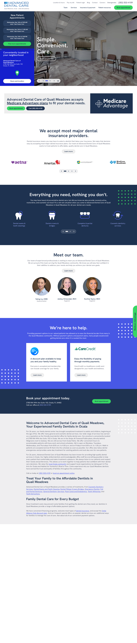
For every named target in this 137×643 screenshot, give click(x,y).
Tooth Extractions (33, 494)
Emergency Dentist (92, 489)
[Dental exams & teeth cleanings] (19, 215)
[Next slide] (54, 80)
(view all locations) (23, 8)
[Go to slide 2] (46, 80)
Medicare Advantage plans (27, 103)
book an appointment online (63, 473)
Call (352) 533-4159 (35, 108)
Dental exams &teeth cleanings (19, 224)
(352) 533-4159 (45, 405)
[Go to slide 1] (43, 80)
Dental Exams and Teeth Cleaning (47, 489)
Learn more (68, 151)
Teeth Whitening (94, 491)
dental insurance (82, 511)
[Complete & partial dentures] (85, 215)
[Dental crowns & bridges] (52, 215)
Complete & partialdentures (85, 224)
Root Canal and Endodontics (76, 491)
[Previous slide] (39, 80)
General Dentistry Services (53, 491)
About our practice (46, 59)
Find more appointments (17, 44)
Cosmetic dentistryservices (117, 224)
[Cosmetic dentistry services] (117, 215)
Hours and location (17, 81)
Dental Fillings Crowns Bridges (72, 489)
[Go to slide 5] (68, 171)
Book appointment (16, 108)
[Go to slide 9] (72, 171)
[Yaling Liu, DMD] (42, 287)
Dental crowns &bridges (52, 224)
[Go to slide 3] (50, 80)
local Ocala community (57, 464)
